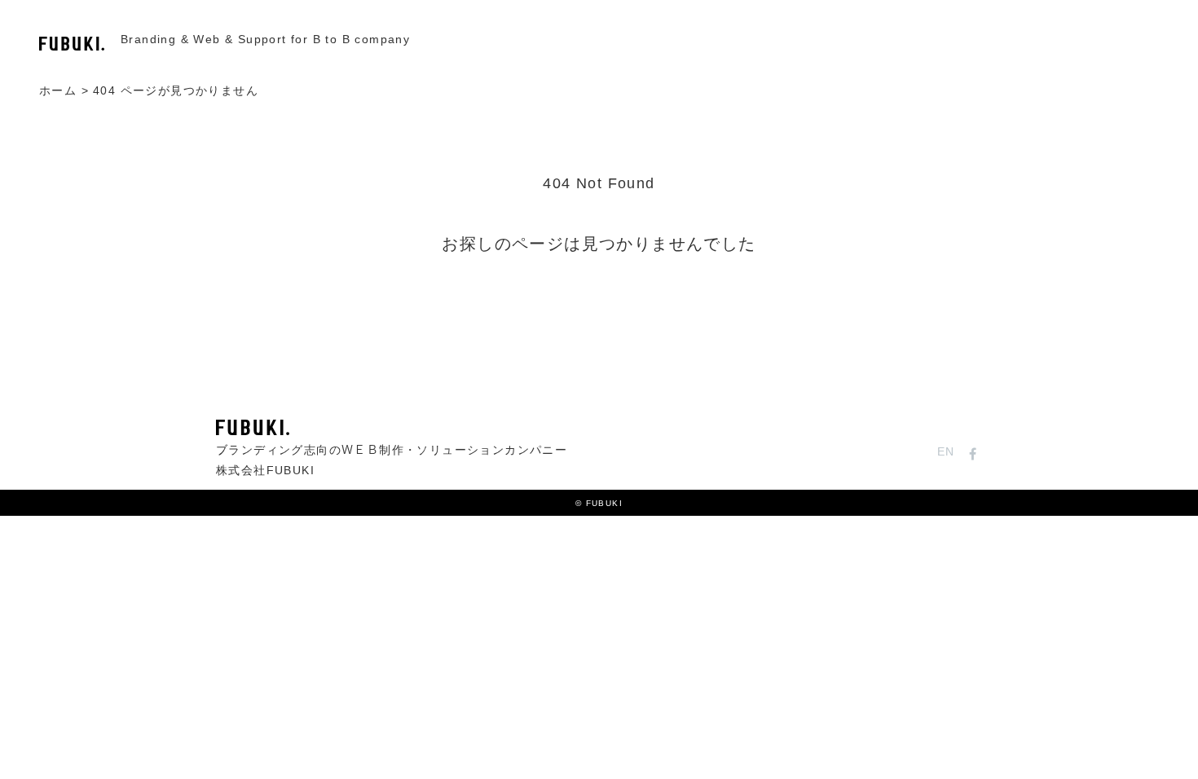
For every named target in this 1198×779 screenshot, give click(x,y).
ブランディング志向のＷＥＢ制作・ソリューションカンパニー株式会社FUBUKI (391, 461)
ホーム (58, 92)
